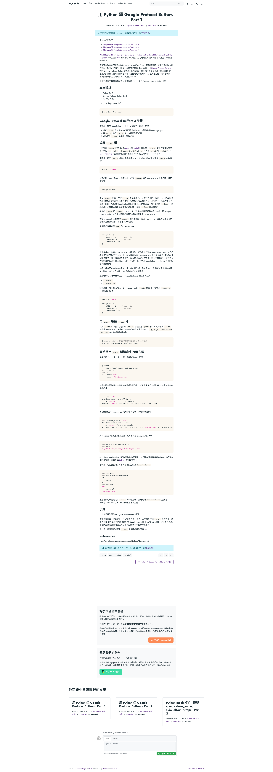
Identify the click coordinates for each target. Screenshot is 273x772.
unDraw (79, 769)
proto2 (128, 148)
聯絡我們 (191, 768)
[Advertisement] (136, 586)
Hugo (84, 769)
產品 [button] (130, 3)
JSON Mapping (105, 153)
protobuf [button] (127, 555)
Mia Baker (105, 769)
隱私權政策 (200, 768)
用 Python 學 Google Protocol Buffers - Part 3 (121, 50)
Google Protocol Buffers (161, 68)
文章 (84, 3)
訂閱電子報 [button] (145, 33)
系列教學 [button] (99, 3)
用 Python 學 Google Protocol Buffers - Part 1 (121, 44)
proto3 (136, 148)
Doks (91, 769)
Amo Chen (152, 25)
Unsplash (114, 769)
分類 (90, 3)
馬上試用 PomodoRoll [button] (161, 640)
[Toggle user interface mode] (202, 3)
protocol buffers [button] (115, 555)
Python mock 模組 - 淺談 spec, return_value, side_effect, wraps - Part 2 (182, 708)
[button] (160, 555)
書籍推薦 (122, 3)
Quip (118, 57)
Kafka (121, 460)
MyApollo (74, 3)
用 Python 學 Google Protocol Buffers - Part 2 (121, 47)
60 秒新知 (111, 3)
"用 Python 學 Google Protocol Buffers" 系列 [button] (154, 562)
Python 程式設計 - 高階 (135, 25)
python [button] (103, 555)
